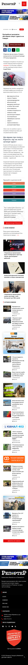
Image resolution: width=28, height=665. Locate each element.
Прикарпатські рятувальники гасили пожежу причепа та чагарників (18, 309)
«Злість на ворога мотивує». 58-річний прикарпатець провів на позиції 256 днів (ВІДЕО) (18, 435)
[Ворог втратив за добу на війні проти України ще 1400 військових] (7, 374)
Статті (4, 596)
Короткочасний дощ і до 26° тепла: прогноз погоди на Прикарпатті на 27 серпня (18, 414)
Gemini (14, 193)
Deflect (19, 648)
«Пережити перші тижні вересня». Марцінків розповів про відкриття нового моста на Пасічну (18, 321)
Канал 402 (5, 607)
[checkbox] (24, 657)
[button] (5, 50)
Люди (21, 29)
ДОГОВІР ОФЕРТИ (7, 657)
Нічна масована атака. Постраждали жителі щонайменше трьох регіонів (18, 403)
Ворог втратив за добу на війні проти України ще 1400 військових (18, 373)
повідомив (6, 65)
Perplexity (14, 200)
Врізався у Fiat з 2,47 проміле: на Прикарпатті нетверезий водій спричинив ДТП (17, 517)
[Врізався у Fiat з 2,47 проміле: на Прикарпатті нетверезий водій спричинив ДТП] (7, 515)
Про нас (5, 603)
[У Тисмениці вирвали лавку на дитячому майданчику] (7, 447)
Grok (14, 197)
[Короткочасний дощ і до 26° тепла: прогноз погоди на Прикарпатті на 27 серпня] (7, 414)
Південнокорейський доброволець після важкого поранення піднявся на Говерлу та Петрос (18, 485)
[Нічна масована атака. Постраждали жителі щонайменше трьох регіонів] (7, 403)
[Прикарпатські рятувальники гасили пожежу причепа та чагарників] (7, 309)
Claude (14, 183)
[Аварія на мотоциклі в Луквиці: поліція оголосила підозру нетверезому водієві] (7, 529)
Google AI (14, 190)
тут (18, 235)
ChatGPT (14, 186)
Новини (5, 600)
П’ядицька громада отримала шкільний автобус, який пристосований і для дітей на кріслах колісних (18, 471)
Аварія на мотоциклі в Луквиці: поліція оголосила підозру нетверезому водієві (18, 529)
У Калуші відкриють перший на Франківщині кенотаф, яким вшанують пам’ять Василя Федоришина (18, 361)
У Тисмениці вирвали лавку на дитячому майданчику (18, 446)
